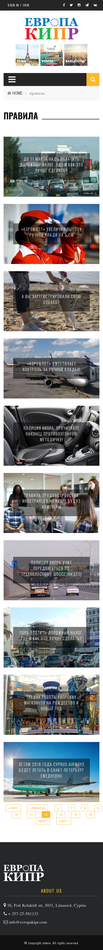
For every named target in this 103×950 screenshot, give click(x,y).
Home (17, 93)
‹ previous (37, 808)
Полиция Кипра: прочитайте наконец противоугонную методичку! (52, 433)
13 (61, 815)
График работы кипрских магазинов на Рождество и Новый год (51, 702)
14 (75, 815)
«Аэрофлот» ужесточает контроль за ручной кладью (51, 366)
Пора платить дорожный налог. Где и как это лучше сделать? (52, 635)
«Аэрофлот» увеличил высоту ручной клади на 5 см (51, 232)
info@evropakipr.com (28, 922)
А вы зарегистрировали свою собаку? (51, 299)
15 (90, 815)
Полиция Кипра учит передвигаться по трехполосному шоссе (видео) (51, 568)
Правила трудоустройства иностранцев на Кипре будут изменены (51, 501)
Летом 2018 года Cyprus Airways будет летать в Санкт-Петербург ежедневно (52, 770)
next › (43, 821)
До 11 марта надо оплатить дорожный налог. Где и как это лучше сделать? (51, 164)
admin (46, 943)
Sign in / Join (18, 5)
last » (63, 821)
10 (16, 815)
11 (31, 815)
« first (13, 808)
